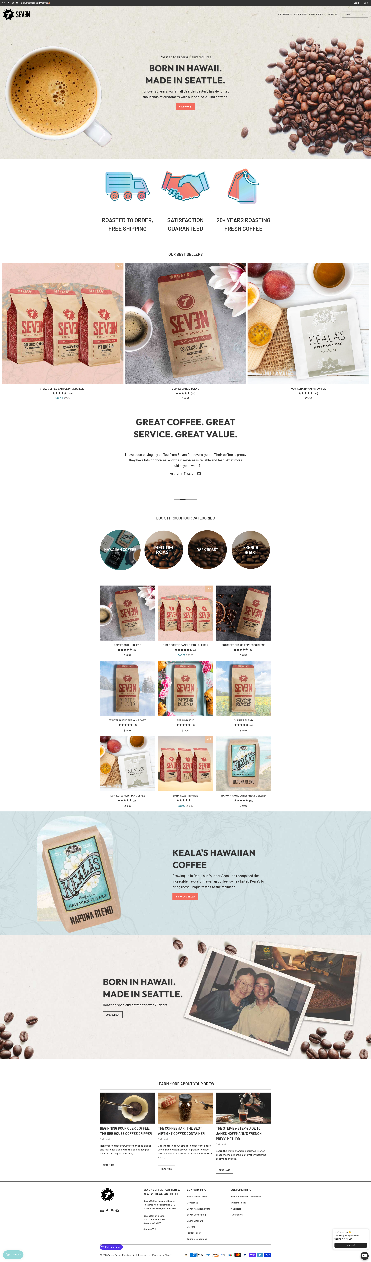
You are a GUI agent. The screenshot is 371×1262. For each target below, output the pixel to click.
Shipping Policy (238, 1202)
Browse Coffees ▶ (185, 896)
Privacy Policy (194, 1232)
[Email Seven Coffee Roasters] (3, 3)
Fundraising (236, 1214)
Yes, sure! (351, 1245)
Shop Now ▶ (185, 106)
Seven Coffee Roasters (119, 1255)
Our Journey (113, 1014)
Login (356, 3)
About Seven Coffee (197, 1196)
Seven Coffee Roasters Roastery (160, 1200)
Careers (191, 1226)
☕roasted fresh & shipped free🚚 (35, 3)
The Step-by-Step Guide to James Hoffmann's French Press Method (239, 1133)
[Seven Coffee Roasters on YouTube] (17, 3)
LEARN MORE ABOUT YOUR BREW (185, 1083)
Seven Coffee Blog (196, 1214)
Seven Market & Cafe (153, 1215)
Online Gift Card (195, 1220)
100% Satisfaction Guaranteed (245, 1196)
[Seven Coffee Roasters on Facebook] (8, 3)
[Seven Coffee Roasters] (16, 14)
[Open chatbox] (365, 1256)
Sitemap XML (150, 1229)
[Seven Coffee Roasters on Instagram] (12, 3)
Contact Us (192, 1202)
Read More (108, 1165)
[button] (284, 15)
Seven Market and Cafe (198, 1208)
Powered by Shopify (162, 1255)
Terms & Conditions (197, 1238)
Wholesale (235, 1208)
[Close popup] (366, 1231)
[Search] (363, 14)
